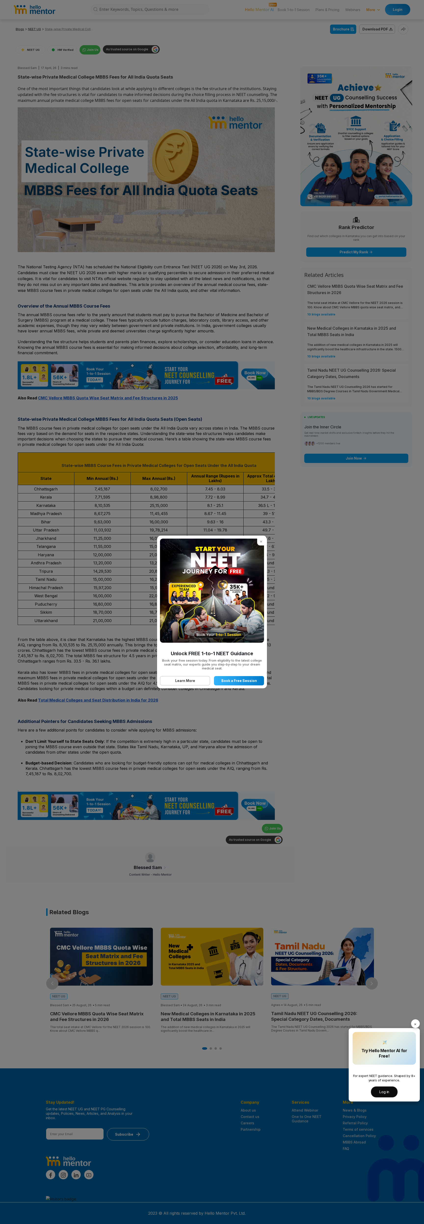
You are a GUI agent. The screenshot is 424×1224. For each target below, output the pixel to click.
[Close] (415, 1023)
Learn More (185, 681)
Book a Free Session (239, 681)
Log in (384, 1091)
